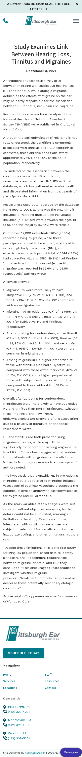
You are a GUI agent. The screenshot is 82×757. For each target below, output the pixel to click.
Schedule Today (23, 653)
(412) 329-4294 (19, 712)
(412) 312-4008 (19, 725)
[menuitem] (20, 674)
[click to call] (5, 20)
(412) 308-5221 (19, 738)
